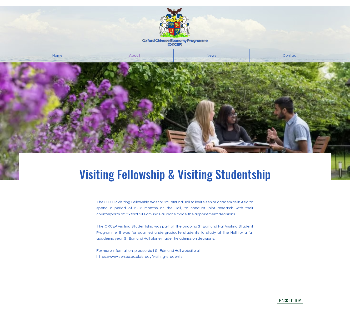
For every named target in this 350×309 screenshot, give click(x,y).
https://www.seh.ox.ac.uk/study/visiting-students (139, 256)
